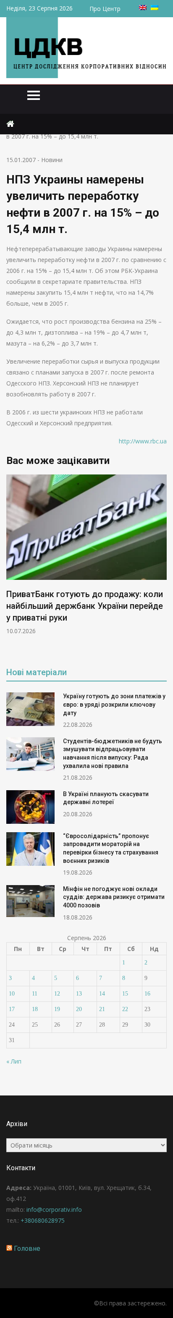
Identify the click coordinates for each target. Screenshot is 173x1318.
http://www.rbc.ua (143, 441)
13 (79, 993)
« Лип (13, 1061)
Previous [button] (11, 564)
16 (147, 993)
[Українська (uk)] (154, 8)
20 (79, 1009)
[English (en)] (143, 8)
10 (12, 993)
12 (57, 993)
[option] (86, 554)
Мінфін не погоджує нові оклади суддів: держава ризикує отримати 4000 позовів (114, 897)
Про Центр (105, 9)
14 (102, 993)
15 (125, 993)
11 (34, 993)
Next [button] (161, 564)
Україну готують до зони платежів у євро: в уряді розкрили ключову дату (114, 704)
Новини (52, 160)
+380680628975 (43, 1220)
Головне (27, 1248)
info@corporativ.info (54, 1209)
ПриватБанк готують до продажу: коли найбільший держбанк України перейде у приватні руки (84, 606)
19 (57, 1009)
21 (102, 1009)
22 (125, 1009)
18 (35, 1009)
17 (12, 1009)
